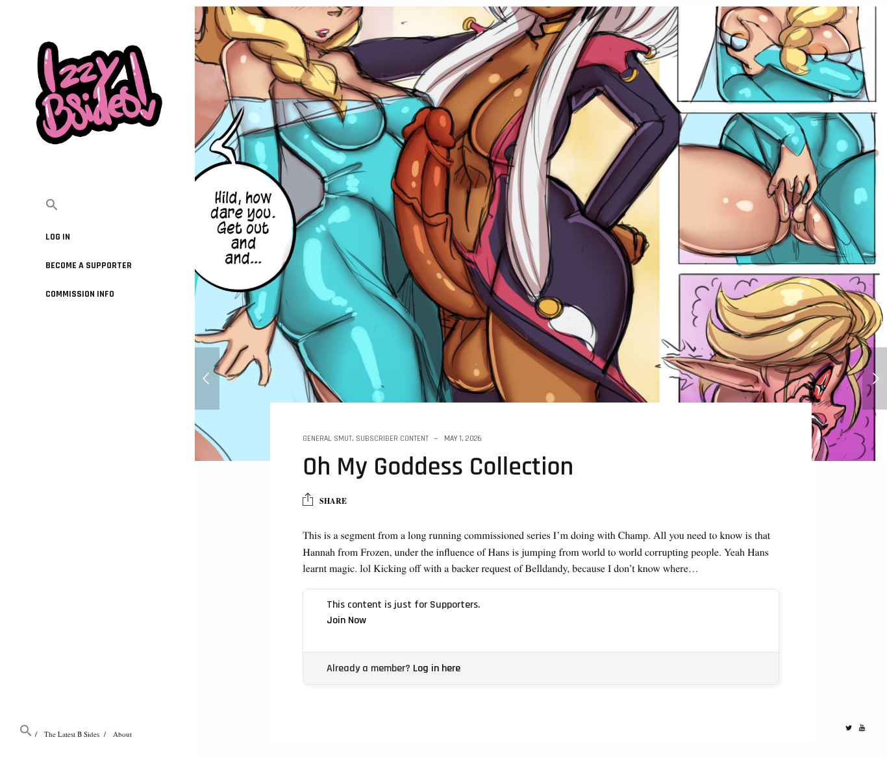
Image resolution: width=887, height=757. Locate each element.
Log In (57, 237)
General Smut (327, 438)
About (122, 734)
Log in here (436, 668)
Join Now (346, 620)
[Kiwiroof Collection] (207, 378)
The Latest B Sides (71, 734)
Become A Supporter (88, 265)
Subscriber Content (392, 438)
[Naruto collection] (874, 378)
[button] (97, 205)
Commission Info (79, 294)
